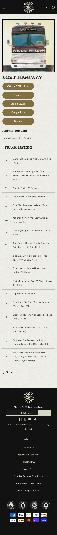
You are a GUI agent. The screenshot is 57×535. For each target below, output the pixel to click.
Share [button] (9, 372)
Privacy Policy (28, 469)
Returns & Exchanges (28, 455)
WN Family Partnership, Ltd (26, 425)
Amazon (18, 95)
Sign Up (44, 413)
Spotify (18, 121)
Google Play (18, 112)
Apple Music (18, 103)
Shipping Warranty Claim (28, 483)
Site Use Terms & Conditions (28, 476)
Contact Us (28, 447)
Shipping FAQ (28, 462)
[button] (3, 7)
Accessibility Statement (28, 491)
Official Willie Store (18, 86)
